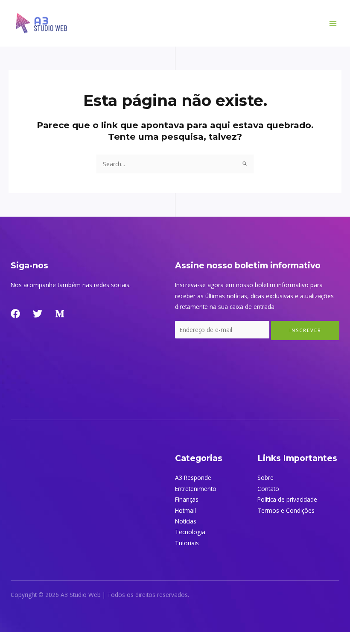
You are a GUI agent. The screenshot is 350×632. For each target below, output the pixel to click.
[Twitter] (37, 313)
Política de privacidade (287, 499)
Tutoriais (187, 543)
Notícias (185, 521)
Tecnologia (190, 532)
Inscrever (305, 330)
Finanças (186, 499)
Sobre (265, 477)
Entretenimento (195, 489)
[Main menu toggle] (333, 23)
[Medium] (59, 313)
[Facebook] (15, 313)
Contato (268, 489)
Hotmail (185, 510)
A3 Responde (193, 477)
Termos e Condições (286, 510)
